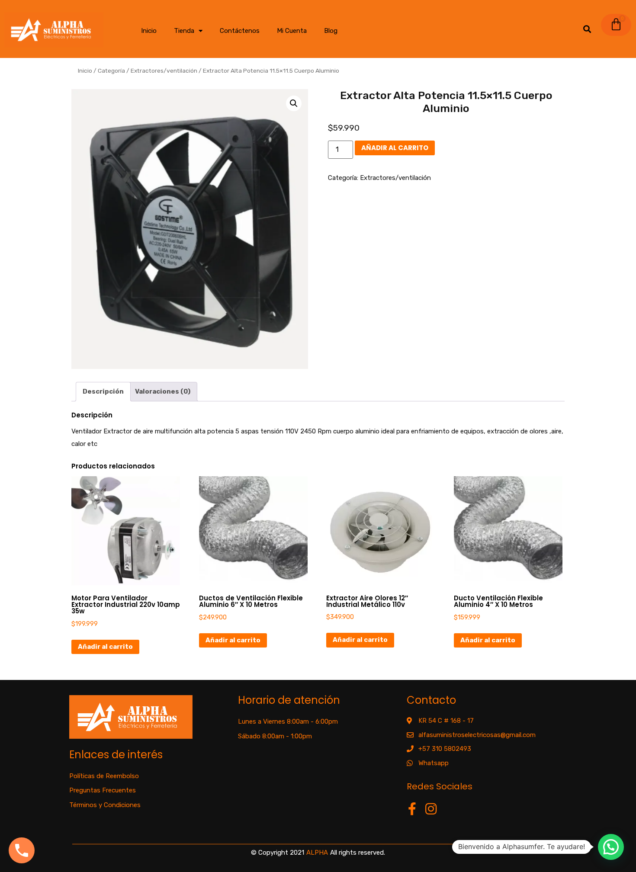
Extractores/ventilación (164, 70)
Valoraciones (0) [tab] (162, 391)
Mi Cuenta (292, 31)
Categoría (111, 70)
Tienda (184, 31)
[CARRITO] (616, 25)
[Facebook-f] (412, 808)
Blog (330, 31)
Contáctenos (240, 31)
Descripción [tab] (103, 391)
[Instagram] (430, 808)
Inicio (149, 31)
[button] (294, 103)
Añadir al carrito (394, 147)
